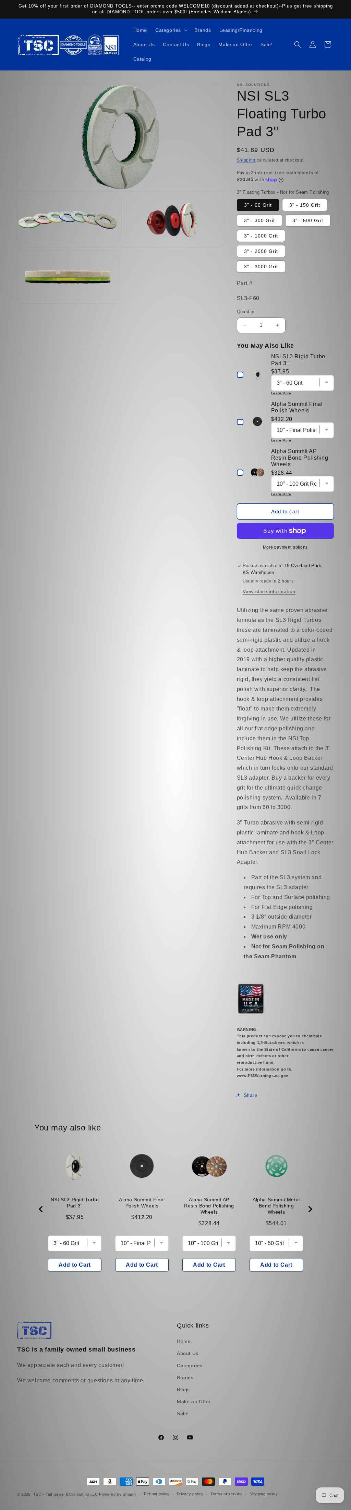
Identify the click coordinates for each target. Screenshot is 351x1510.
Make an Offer (194, 1401)
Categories (190, 1365)
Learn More (281, 393)
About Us (187, 1353)
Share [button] (251, 1095)
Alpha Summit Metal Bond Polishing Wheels (276, 1206)
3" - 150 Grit (304, 205)
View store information (269, 591)
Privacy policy (190, 1494)
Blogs (183, 1389)
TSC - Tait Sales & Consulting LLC (65, 1494)
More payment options (285, 547)
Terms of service (226, 1494)
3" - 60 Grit (258, 205)
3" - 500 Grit (307, 220)
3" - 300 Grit (259, 220)
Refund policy (157, 1494)
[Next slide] (310, 1209)
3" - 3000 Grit (261, 266)
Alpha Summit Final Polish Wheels (142, 1202)
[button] (170, 30)
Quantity (246, 311)
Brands (185, 1377)
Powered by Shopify (118, 1494)
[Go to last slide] (41, 1209)
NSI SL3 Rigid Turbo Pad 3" (75, 1202)
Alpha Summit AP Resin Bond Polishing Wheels (209, 1206)
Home (184, 1341)
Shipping (246, 160)
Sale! (183, 1413)
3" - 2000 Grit (261, 251)
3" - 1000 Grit (261, 236)
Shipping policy (264, 1494)
